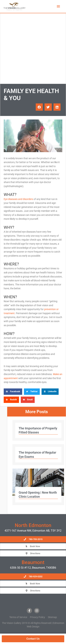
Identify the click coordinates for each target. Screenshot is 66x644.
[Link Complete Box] (38, 430)
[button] (39, 107)
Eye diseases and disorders (18, 199)
